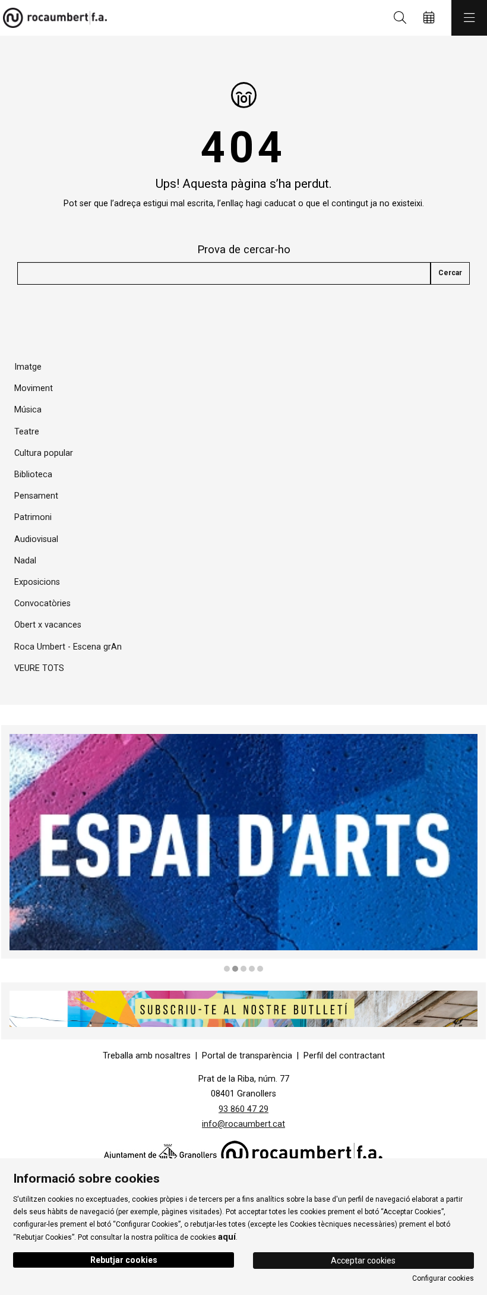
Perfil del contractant (344, 1056)
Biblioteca (33, 475)
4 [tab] (252, 969)
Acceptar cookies (363, 1260)
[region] (243, 849)
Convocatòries (42, 603)
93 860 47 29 (243, 1109)
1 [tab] (227, 969)
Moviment (33, 388)
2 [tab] (235, 969)
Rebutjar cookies (123, 1260)
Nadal (25, 561)
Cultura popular (43, 453)
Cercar (450, 273)
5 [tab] (260, 969)
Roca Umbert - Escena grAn (68, 647)
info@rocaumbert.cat (243, 1124)
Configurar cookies (443, 1278)
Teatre (26, 432)
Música (28, 410)
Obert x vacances (47, 625)
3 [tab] (243, 969)
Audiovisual (36, 539)
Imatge (28, 367)
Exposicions (37, 582)
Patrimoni (33, 517)
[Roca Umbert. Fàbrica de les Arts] (52, 18)
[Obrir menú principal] (469, 18)
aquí (227, 1236)
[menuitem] (147, 1055)
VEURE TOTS (39, 668)
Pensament (36, 496)
